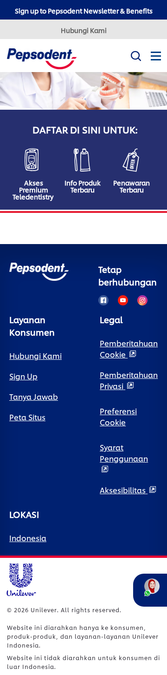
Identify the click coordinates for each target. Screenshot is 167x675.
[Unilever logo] (21, 578)
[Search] (135, 54)
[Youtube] (123, 300)
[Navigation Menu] (155, 63)
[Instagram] (142, 300)
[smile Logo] (42, 57)
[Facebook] (103, 300)
